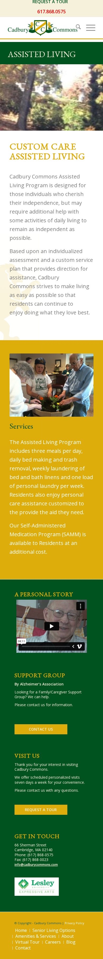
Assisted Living (42, 54)
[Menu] (88, 27)
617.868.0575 (51, 11)
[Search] (76, 27)
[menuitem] (51, 1)
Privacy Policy (74, 923)
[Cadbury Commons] (43, 27)
